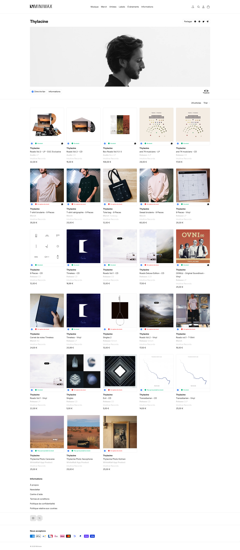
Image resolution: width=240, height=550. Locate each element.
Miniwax (39, 546)
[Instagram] (33, 518)
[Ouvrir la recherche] (198, 7)
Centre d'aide (36, 494)
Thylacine (35, 148)
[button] (207, 103)
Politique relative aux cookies (43, 508)
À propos (34, 485)
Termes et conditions (39, 499)
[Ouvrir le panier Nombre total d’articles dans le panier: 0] (208, 7)
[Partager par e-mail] (207, 21)
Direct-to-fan (39, 92)
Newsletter (35, 489)
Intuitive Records (38, 158)
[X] (39, 518)
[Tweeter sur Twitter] (203, 21)
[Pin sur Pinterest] (199, 21)
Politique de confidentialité (42, 503)
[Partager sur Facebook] (195, 21)
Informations (54, 91)
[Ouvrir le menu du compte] (203, 7)
